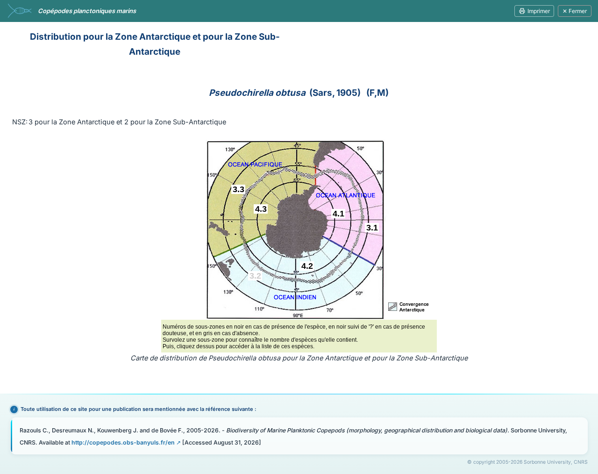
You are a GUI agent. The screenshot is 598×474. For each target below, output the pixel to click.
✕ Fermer (574, 10)
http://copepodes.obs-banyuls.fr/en (123, 442)
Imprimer (538, 10)
